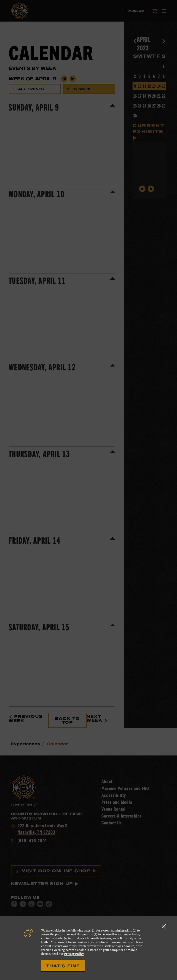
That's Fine (63, 965)
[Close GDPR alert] (164, 926)
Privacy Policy (74, 954)
